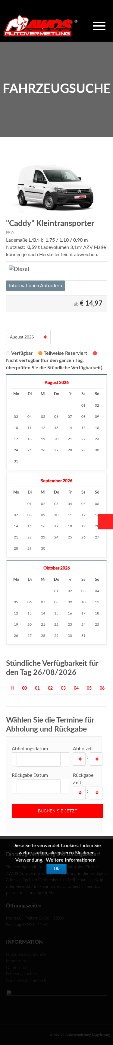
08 (29, 515)
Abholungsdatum (30, 748)
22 (29, 537)
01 (29, 504)
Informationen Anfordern (35, 285)
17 (56, 526)
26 (43, 450)
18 (70, 526)
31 (16, 461)
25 (70, 537)
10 (56, 515)
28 (70, 450)
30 (97, 450)
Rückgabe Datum (30, 775)
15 (29, 526)
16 (43, 526)
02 (43, 504)
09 (43, 515)
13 (97, 515)
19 (83, 526)
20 (97, 526)
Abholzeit (83, 748)
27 (56, 450)
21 (16, 537)
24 (56, 537)
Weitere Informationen (71, 860)
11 (70, 515)
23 (43, 537)
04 (70, 504)
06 (97, 504)
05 (83, 504)
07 (16, 515)
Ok (56, 868)
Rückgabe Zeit (83, 779)
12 (83, 515)
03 (56, 504)
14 (16, 526)
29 (83, 450)
